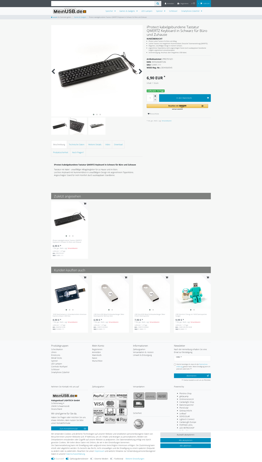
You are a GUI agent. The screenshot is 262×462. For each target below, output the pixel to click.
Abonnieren (191, 375)
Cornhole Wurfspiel (59, 366)
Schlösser (173, 11)
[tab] (59, 144)
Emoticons (55, 355)
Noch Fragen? (78, 152)
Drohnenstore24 (186, 399)
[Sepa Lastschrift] (110, 396)
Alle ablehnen (185, 445)
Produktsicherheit (60, 152)
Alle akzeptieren (185, 440)
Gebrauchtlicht (185, 410)
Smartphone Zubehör (190, 11)
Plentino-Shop (185, 393)
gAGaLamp (183, 396)
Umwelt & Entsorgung (142, 355)
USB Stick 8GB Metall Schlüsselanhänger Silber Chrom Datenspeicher (150, 315)
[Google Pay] (110, 420)
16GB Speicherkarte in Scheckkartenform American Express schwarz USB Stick (69, 315)
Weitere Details (94, 144)
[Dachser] (162, 396)
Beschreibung (59, 144)
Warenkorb (96, 355)
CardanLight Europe (187, 422)
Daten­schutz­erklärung (75, 454)
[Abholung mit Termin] (139, 404)
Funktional (118, 458)
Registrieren (97, 349)
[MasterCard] (110, 404)
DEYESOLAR (184, 416)
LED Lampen (56, 363)
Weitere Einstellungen (135, 458)
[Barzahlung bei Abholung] (110, 412)
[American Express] (122, 404)
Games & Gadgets (127, 11)
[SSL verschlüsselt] (138, 423)
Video (107, 144)
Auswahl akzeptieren (185, 434)
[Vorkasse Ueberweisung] (98, 420)
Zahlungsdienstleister (79, 458)
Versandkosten (166, 121)
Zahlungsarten (139, 349)
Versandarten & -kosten (143, 352)
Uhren (53, 352)
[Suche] (157, 3)
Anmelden (96, 352)
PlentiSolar (183, 407)
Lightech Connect (186, 419)
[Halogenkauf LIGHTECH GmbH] (64, 395)
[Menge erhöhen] (155, 96)
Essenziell (60, 458)
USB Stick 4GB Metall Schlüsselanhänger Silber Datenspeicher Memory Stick (109, 315)
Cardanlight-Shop (186, 402)
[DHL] (150, 396)
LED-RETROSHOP (186, 428)
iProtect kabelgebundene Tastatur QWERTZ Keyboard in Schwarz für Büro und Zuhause (67, 241)
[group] (69, 219)
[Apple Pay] (122, 420)
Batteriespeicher (186, 405)
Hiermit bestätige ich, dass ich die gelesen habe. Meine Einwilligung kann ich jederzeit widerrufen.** (193, 366)
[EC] (122, 412)
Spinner (159, 11)
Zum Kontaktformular (69, 428)
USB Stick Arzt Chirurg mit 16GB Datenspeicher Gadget (191, 315)
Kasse (94, 358)
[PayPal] (98, 396)
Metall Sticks (56, 358)
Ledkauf (182, 413)
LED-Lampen (146, 11)
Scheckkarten (57, 349)
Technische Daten (76, 144)
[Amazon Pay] (122, 396)
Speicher (109, 11)
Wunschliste (154, 114)
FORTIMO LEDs (186, 425)
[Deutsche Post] (139, 396)
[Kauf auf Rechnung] (98, 412)
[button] (177, 107)
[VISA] (98, 404)
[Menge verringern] (155, 100)
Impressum (99, 451)
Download (118, 144)
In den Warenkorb (184, 98)
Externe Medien (101, 458)
